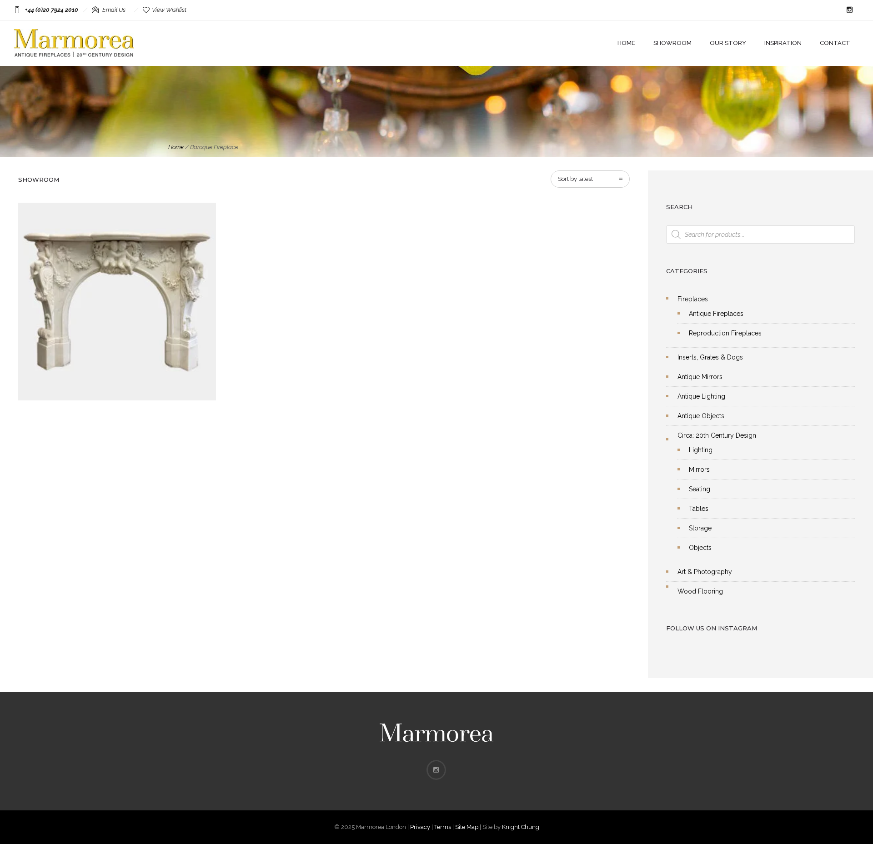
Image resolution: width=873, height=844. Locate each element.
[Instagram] (849, 10)
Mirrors (699, 469)
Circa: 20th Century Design (716, 435)
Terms (442, 827)
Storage (700, 528)
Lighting (700, 450)
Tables (698, 508)
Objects (700, 547)
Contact (835, 43)
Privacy (420, 827)
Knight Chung (520, 827)
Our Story (728, 43)
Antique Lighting (701, 396)
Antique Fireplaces (716, 313)
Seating (699, 489)
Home (626, 43)
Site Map (466, 827)
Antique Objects (700, 416)
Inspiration (783, 43)
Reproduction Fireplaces (725, 333)
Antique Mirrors (699, 376)
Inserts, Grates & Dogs (710, 357)
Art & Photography (704, 571)
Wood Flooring (700, 591)
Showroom (672, 43)
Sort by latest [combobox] (575, 178)
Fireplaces (692, 299)
